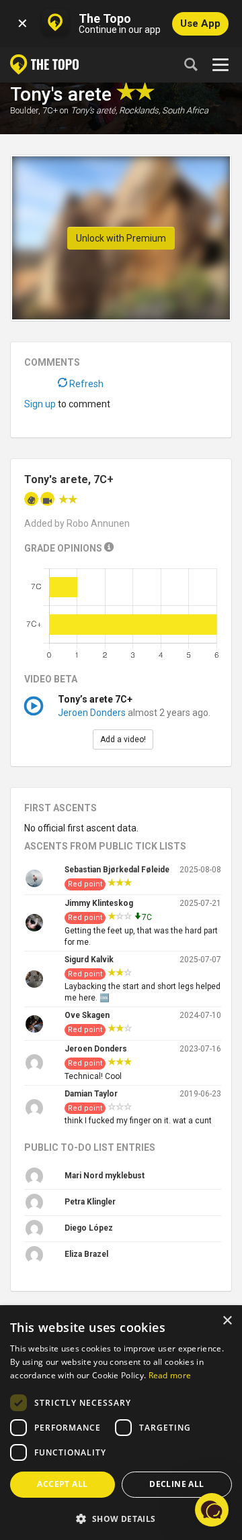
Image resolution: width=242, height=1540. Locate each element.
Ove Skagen (87, 1015)
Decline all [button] (176, 1484)
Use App (200, 23)
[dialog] (121, 1423)
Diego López (89, 1228)
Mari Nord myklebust (105, 1175)
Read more (170, 1375)
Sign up (40, 404)
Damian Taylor (91, 1093)
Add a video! (123, 739)
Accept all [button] (62, 1484)
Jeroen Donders (92, 712)
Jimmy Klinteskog (99, 903)
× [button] (227, 1321)
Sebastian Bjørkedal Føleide (117, 869)
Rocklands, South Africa (163, 110)
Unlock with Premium (121, 238)
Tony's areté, (94, 110)
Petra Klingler (90, 1202)
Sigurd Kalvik (89, 959)
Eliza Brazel (86, 1254)
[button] (121, 1518)
